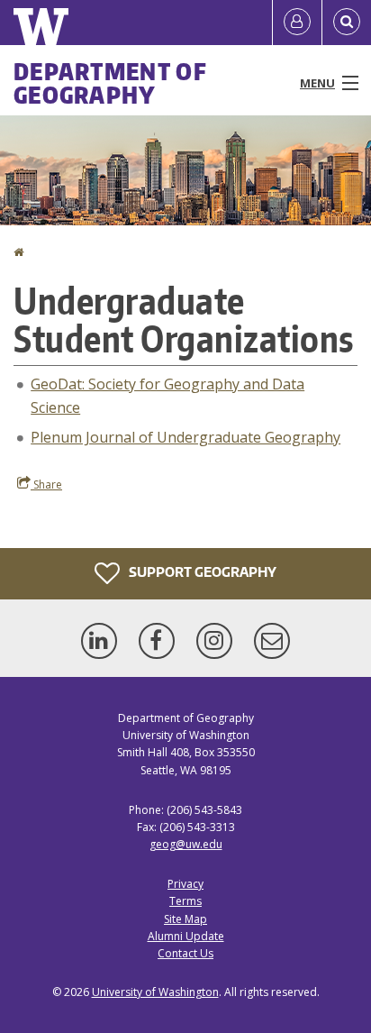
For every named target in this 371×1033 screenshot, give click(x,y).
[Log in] (297, 22)
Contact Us (185, 953)
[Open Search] (346, 22)
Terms (185, 901)
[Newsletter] (272, 641)
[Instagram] (218, 641)
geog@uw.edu (185, 844)
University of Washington (155, 992)
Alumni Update (186, 936)
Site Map (185, 919)
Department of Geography (110, 82)
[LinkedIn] (102, 641)
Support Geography (201, 572)
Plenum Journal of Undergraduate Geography (185, 437)
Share (46, 484)
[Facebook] (160, 641)
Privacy (185, 883)
